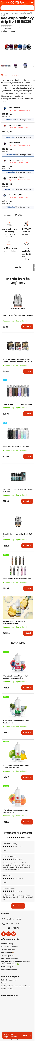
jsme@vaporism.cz (13, 919)
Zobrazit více (18, 906)
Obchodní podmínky (9, 947)
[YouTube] (13, 933)
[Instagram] (8, 933)
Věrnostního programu (23, 120)
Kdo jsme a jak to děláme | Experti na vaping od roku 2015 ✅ (15, 963)
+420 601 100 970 (2, 2)
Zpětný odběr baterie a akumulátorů (15, 986)
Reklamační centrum (9, 959)
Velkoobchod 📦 (7, 953)
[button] (18, 325)
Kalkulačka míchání (9, 970)
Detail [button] (28, 371)
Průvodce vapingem (9, 980)
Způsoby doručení (8, 950)
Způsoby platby (7, 955)
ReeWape (11, 31)
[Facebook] (3, 933)
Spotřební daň (7, 989)
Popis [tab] (18, 267)
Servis (3, 983)
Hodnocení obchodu (18, 832)
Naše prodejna (7, 967)
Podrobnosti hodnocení (10, 28)
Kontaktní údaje (7, 944)
